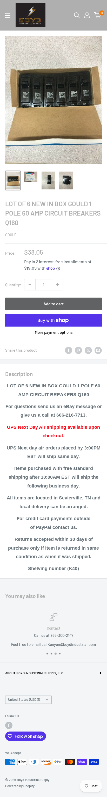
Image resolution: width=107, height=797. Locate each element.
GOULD (11, 235)
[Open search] (77, 15)
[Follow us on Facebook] (8, 725)
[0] (97, 15)
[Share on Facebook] (68, 350)
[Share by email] (98, 350)
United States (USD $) (24, 699)
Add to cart (53, 303)
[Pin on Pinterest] (78, 350)
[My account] (87, 15)
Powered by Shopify (20, 786)
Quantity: (13, 284)
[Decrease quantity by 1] (29, 284)
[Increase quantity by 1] (57, 284)
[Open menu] (7, 15)
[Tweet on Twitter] (88, 350)
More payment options (53, 332)
